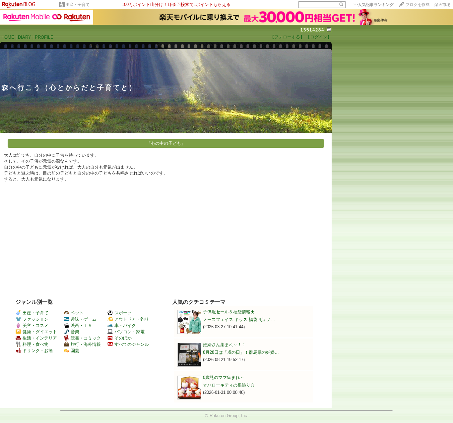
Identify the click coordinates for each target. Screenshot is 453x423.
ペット (77, 312)
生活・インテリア (40, 338)
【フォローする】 (287, 36)
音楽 (75, 331)
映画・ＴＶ (81, 325)
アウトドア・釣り (131, 319)
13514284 (312, 29)
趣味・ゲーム (84, 319)
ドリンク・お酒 (38, 350)
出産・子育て (78, 4)
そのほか (123, 338)
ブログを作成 (417, 4)
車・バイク (125, 325)
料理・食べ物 (35, 344)
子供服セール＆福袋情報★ (229, 311)
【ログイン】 (319, 36)
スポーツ (123, 312)
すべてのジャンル (131, 344)
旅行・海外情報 (86, 344)
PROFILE (44, 37)
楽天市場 (442, 4)
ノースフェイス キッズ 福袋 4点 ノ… (239, 319)
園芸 (75, 350)
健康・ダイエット (40, 331)
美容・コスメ (35, 325)
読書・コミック (86, 338)
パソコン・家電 (129, 331)
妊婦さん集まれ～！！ (224, 344)
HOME (7, 37)
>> (373, 4)
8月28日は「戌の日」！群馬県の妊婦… (241, 352)
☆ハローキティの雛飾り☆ (229, 385)
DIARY (24, 37)
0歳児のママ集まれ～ (223, 377)
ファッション (35, 319)
